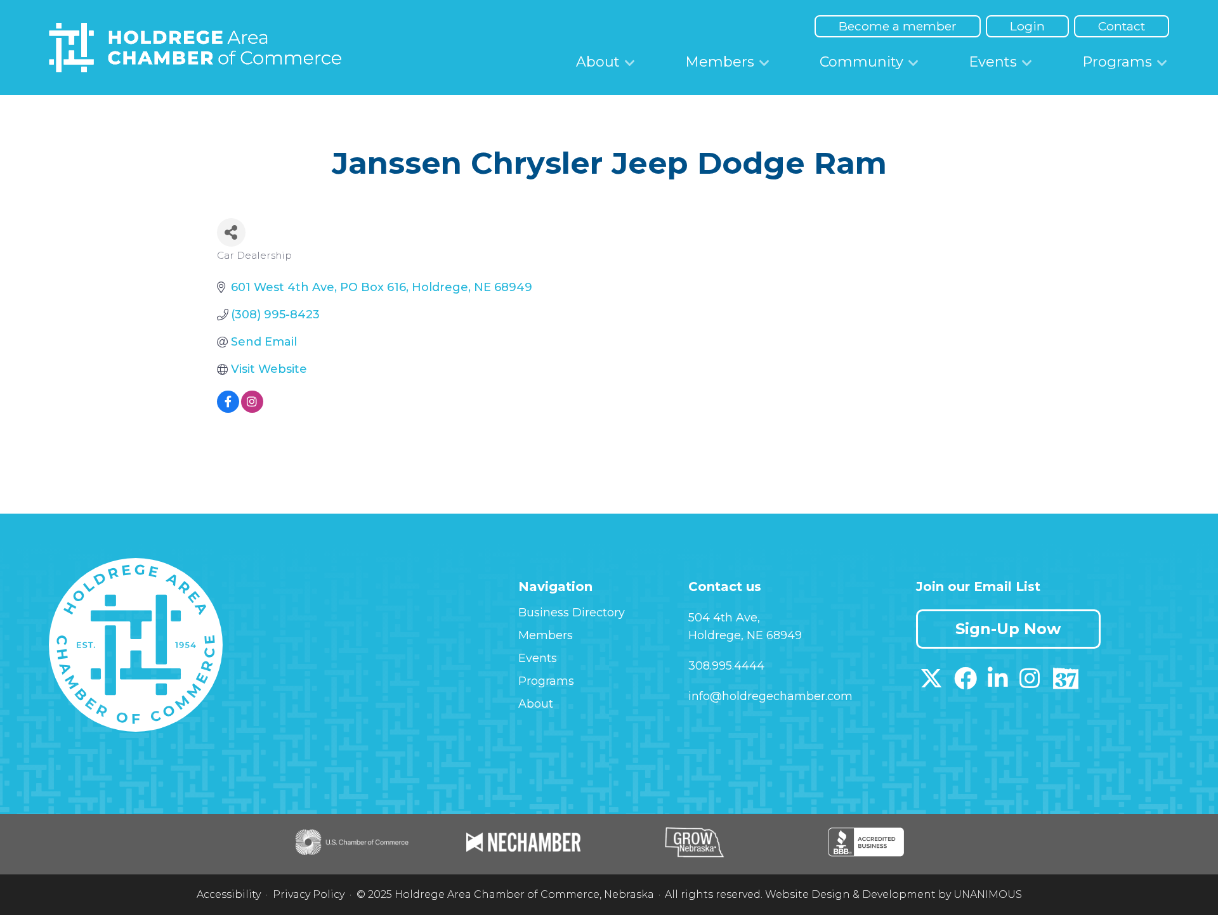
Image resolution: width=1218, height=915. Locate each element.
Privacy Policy (308, 894)
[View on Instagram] (252, 409)
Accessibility (229, 894)
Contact (1121, 26)
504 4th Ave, (724, 618)
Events (993, 61)
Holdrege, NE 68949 (745, 635)
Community (861, 61)
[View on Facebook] (228, 409)
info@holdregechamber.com (770, 696)
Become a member (898, 26)
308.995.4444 (726, 666)
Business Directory (571, 613)
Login (1027, 26)
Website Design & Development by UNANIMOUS (893, 894)
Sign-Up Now (1008, 629)
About (598, 61)
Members (719, 61)
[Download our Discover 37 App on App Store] (1065, 683)
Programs (1117, 61)
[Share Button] (231, 232)
